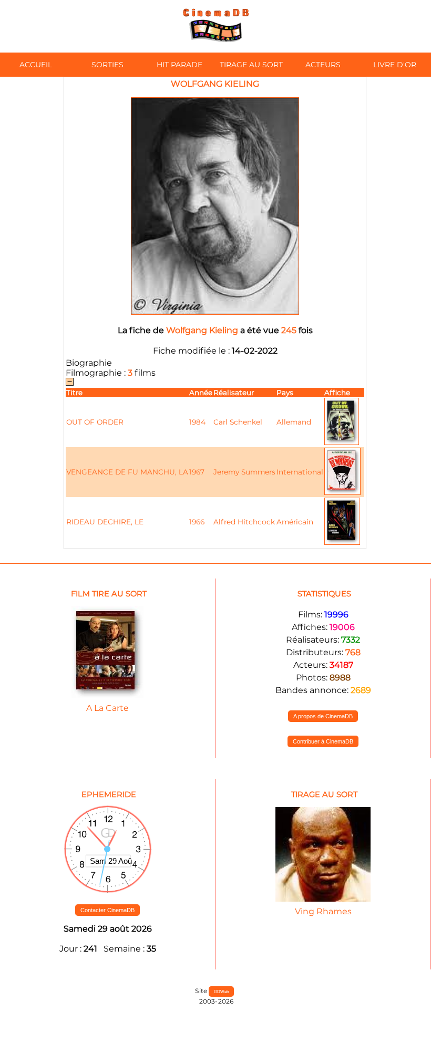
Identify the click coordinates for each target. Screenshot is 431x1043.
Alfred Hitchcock (244, 522)
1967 (196, 472)
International (299, 472)
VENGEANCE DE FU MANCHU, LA (127, 472)
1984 (197, 422)
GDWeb (221, 991)
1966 (196, 522)
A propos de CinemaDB (323, 716)
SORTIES (107, 64)
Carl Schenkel (237, 422)
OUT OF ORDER (95, 422)
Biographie (89, 363)
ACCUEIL (35, 64)
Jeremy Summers (244, 472)
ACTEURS (323, 64)
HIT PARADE (179, 64)
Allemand (293, 422)
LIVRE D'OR (394, 64)
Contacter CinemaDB (107, 910)
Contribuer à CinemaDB (323, 741)
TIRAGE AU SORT (251, 64)
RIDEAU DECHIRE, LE (104, 522)
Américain (294, 522)
